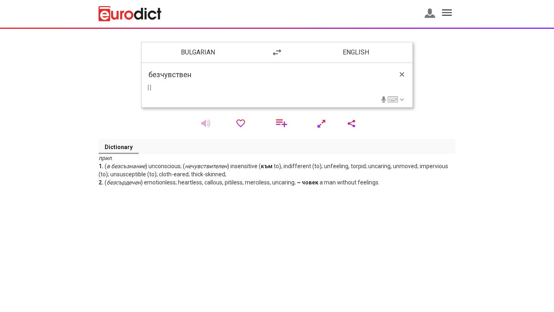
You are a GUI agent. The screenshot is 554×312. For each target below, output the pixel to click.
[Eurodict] (130, 14)
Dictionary (119, 147)
